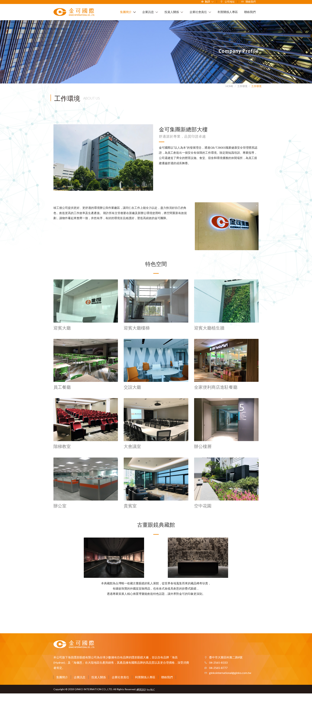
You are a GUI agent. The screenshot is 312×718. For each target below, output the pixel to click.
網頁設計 (141, 689)
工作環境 (256, 86)
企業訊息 (79, 677)
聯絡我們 (167, 677)
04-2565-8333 (218, 662)
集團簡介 (62, 677)
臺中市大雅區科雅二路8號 (225, 657)
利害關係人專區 (145, 677)
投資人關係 (98, 677)
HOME (229, 86)
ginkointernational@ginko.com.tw (230, 672)
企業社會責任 (120, 677)
